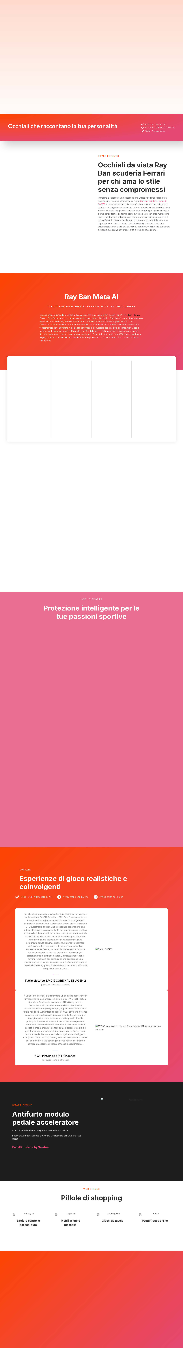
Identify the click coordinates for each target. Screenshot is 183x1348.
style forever (108, 156)
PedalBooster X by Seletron (31, 1147)
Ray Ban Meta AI (92, 297)
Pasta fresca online (155, 1220)
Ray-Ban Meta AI (132, 315)
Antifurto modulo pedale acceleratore (45, 1118)
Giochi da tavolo (112, 1220)
